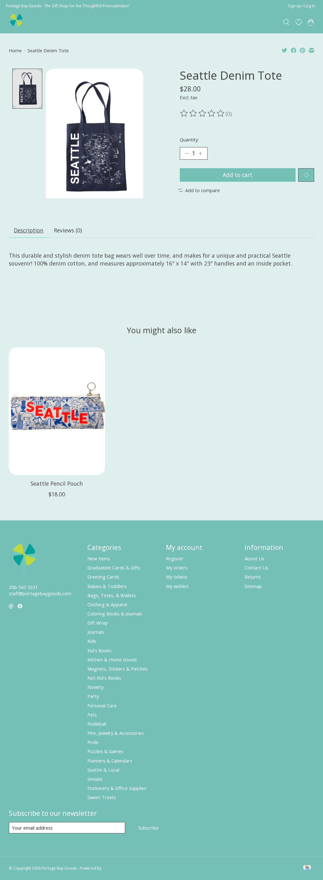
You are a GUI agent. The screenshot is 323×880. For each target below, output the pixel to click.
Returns (252, 577)
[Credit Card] (307, 868)
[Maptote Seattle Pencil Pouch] (57, 411)
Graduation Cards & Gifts (113, 567)
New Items (98, 558)
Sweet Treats (101, 797)
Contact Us (256, 567)
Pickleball (96, 724)
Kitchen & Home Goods (112, 659)
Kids (91, 641)
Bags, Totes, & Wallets (111, 595)
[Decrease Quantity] (186, 153)
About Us (254, 558)
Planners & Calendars (109, 760)
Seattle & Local (103, 770)
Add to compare (202, 190)
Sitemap (253, 586)
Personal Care (102, 705)
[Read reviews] (203, 113)
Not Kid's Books (104, 678)
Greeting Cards (103, 577)
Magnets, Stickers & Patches (117, 669)
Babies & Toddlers (107, 586)
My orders (177, 567)
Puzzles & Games (105, 751)
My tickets (176, 577)
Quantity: (189, 139)
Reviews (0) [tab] (68, 230)
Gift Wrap (97, 623)
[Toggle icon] (286, 22)
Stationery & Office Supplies (116, 788)
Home (15, 50)
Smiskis (95, 779)
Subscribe (148, 828)
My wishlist (177, 586)
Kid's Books (99, 650)
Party (93, 696)
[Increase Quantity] (200, 153)
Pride (92, 742)
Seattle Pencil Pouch (57, 483)
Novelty (95, 687)
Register (175, 558)
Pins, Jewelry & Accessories (115, 733)
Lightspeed (112, 868)
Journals (95, 632)
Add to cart (237, 175)
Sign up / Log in (301, 6)
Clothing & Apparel (107, 604)
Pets (92, 714)
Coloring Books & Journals (114, 613)
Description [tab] (29, 230)
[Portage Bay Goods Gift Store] (17, 22)
